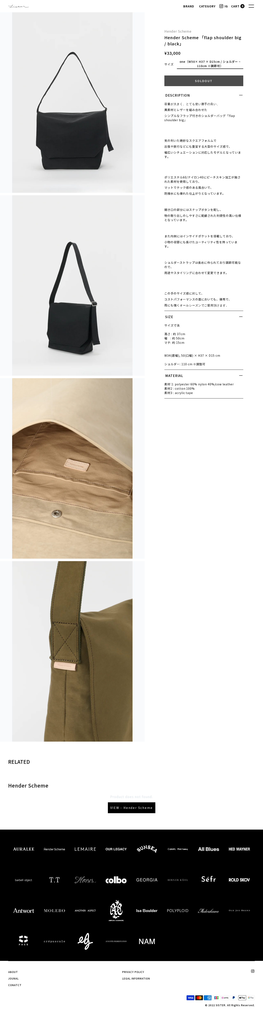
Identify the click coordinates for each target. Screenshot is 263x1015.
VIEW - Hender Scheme (131, 808)
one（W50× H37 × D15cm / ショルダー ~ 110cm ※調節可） (210, 63)
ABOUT (13, 972)
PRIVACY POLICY (133, 972)
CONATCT (15, 985)
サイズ (169, 64)
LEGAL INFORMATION (136, 978)
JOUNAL (13, 978)
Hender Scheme (177, 31)
